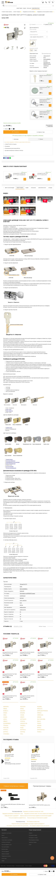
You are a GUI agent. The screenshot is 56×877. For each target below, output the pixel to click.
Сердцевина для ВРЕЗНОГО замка (27, 593)
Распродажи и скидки (33, 837)
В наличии (50, 74)
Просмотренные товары (42, 786)
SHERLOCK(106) (23, 723)
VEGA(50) (39, 725)
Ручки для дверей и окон (7, 844)
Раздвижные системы (6, 856)
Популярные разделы (20, 865)
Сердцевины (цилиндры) (6, 833)
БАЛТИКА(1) (23, 729)
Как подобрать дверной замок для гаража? (39, 825)
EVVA (45, 57)
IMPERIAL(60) (40, 715)
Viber (8, 158)
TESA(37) (39, 723)
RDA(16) (39, 721)
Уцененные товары (33, 842)
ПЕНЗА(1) (39, 731)
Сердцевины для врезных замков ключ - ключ (33, 811)
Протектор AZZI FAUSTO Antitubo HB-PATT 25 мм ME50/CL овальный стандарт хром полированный (45, 113)
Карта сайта (3, 865)
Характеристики (35, 8)
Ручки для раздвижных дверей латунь (17, 817)
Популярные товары (33, 835)
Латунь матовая (9, 466)
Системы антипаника (6, 842)
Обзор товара (19, 8)
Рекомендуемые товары (34, 839)
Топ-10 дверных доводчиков (33, 821)
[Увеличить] (15, 34)
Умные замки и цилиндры (7, 839)
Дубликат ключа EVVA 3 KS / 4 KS (45, 76)
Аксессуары (4, 858)
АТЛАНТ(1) (5, 729)
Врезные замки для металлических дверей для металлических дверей (35, 815)
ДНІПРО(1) (5, 731)
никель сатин (23, 607)
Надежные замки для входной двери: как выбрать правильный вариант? (28, 823)
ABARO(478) (6, 706)
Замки (3, 835)
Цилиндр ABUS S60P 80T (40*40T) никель (9, 755)
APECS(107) (39, 708)
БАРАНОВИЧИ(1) (41, 729)
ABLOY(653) (22, 706)
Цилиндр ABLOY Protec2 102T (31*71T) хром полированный (19, 174)
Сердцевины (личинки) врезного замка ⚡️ (45, 11)
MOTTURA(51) (23, 719)
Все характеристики (46, 53)
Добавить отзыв (18, 626)
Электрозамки (5, 837)
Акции (30, 844)
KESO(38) (39, 717)
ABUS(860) (39, 706)
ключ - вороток (23, 600)
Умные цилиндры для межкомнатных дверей (37, 817)
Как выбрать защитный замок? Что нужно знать (17, 825)
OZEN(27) (5, 721)
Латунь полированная (11, 468)
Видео (24, 8)
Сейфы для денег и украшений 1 (12, 815)
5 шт (32, 50)
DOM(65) (5, 712)
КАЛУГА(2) (22, 731)
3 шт (36, 50)
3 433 (32, 807)
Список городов (28, 865)
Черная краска (9, 459)
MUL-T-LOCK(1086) (41, 719)
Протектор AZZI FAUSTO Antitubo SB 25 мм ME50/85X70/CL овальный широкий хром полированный (45, 101)
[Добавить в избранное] (24, 25)
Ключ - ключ (8, 409)
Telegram (6, 158)
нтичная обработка (11, 460)
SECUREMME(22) (7, 723)
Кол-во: (6, 128)
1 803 (4, 807)
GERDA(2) (39, 712)
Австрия (45, 67)
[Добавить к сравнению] (24, 28)
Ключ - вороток (9, 410)
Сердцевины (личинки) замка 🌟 (29, 11)
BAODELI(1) (5, 710)
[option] (14, 34)
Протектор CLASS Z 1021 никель (45, 88)
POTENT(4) (22, 721)
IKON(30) (22, 715)
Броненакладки (5, 849)
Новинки (30, 833)
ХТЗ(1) (21, 733)
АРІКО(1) (39, 727)
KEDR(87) (22, 717)
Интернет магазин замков (7, 11)
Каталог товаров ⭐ (17, 11)
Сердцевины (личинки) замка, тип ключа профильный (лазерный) (39, 813)
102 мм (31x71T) (47, 55)
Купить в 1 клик (41, 132)
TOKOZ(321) (22, 725)
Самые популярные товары (14, 786)
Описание (29, 8)
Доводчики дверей (5, 853)
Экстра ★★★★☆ (47, 59)
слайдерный (46, 65)
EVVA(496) (22, 712)
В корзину (16, 132)
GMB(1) (5, 715)
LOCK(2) (5, 719)
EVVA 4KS (45, 60)
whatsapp (10, 158)
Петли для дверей (5, 851)
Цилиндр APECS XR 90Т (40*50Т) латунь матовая (35, 756)
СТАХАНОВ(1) (6, 733)
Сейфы (3, 860)
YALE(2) (21, 727)
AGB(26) (5, 708)
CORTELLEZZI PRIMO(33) (42, 710)
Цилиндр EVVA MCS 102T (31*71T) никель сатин (42, 174)
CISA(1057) (22, 710)
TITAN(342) (5, 725)
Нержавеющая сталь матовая (13, 462)
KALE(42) (5, 717)
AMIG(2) (22, 708)
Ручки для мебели (5, 846)
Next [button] (53, 761)
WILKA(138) (5, 727)
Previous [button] (3, 761)
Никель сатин (9, 427)
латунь (21, 605)
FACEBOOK (4, 158)
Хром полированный (10, 463)
